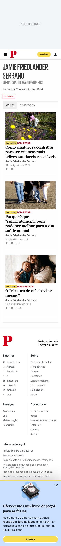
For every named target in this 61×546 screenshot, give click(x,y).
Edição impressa (39, 411)
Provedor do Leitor (40, 362)
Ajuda (33, 394)
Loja (5, 415)
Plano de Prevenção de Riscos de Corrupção (27, 471)
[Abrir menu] (5, 54)
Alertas (10, 366)
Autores (34, 371)
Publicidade (37, 389)
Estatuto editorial (39, 380)
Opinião (34, 429)
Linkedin (11, 385)
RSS (8, 394)
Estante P (35, 424)
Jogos (33, 415)
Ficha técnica (37, 366)
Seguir (10, 96)
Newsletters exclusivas (43, 420)
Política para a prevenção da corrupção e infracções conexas (26, 466)
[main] (30, 194)
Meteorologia (10, 420)
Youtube (11, 389)
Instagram (12, 380)
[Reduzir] (56, 485)
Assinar (44, 54)
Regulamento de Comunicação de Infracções (28, 459)
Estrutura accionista (14, 455)
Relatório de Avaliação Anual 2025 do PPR (26, 476)
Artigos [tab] (9, 105)
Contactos (36, 375)
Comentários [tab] (27, 105)
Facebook (12, 371)
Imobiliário (8, 424)
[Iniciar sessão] (55, 54)
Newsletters (13, 362)
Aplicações (9, 411)
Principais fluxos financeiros (18, 450)
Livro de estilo (38, 385)
